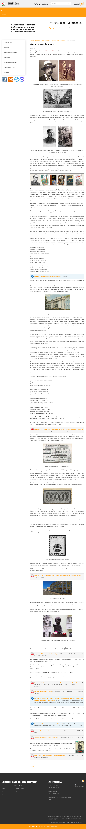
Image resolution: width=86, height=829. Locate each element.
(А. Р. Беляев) (48, 723)
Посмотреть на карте (58, 28)
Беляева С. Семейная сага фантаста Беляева (47, 276)
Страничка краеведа (46, 40)
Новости (24, 9)
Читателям (48, 9)
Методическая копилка (59, 9)
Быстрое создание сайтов (43, 826)
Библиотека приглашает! (35, 9)
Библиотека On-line (74, 9)
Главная (6, 9)
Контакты (4, 14)
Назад (32, 766)
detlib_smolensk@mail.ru (55, 785)
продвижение (54, 826)
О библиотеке (15, 9)
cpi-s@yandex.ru (52, 791)
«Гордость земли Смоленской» (58, 40)
